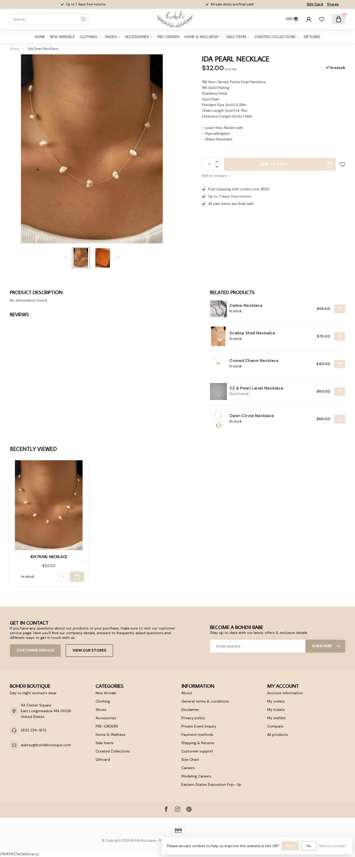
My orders (276, 701)
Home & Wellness (201, 36)
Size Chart (190, 759)
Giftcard (312, 36)
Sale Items (236, 36)
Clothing (88, 36)
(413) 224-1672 (33, 730)
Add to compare (214, 176)
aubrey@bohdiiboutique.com (46, 745)
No (309, 845)
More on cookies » (333, 846)
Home (40, 36)
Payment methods (197, 734)
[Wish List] (321, 19)
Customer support (197, 751)
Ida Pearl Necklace (43, 49)
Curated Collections (274, 36)
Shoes (111, 36)
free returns (242, 4)
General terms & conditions (205, 701)
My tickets (276, 709)
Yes (290, 845)
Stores (333, 4)
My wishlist (276, 718)
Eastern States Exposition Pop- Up (211, 784)
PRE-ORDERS (168, 36)
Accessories (137, 36)
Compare (275, 726)
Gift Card (315, 4)
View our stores (89, 650)
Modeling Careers (196, 776)
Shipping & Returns (197, 743)
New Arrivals (62, 36)
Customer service (35, 650)
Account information (285, 693)
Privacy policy (193, 718)
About (186, 693)
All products (277, 734)
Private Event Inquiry (198, 726)
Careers (188, 767)
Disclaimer (190, 709)
